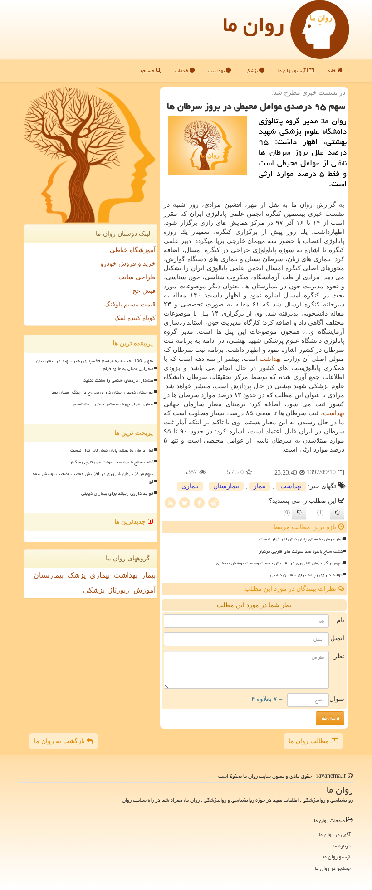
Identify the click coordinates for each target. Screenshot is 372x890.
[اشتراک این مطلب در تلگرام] (213, 502)
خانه (332, 70)
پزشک (77, 575)
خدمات (182, 70)
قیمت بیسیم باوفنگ (130, 304)
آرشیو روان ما (292, 70)
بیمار (260, 486)
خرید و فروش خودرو (128, 263)
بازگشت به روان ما (60, 741)
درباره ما (342, 846)
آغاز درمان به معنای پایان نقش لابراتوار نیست (301, 539)
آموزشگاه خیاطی (133, 250)
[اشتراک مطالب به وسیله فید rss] (170, 502)
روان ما (253, 24)
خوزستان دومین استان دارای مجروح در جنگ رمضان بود (102, 392)
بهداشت (217, 70)
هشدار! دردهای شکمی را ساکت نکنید (118, 380)
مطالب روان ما (310, 741)
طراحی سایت (137, 277)
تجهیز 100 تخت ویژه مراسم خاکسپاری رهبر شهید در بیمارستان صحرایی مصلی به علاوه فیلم (94, 364)
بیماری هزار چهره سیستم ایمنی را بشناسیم (113, 404)
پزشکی (252, 70)
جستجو (148, 70)
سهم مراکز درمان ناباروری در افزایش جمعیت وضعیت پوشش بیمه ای (279, 563)
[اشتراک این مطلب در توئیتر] (184, 502)
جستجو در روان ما (333, 868)
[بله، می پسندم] (337, 512)
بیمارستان (226, 486)
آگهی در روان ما (335, 834)
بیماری (190, 486)
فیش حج (144, 290)
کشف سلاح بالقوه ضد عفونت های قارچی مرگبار (301, 551)
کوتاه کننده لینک (135, 318)
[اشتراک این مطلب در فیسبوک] (199, 502)
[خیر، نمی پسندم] (299, 512)
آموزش (144, 590)
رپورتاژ (119, 590)
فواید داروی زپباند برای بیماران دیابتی (306, 574)
